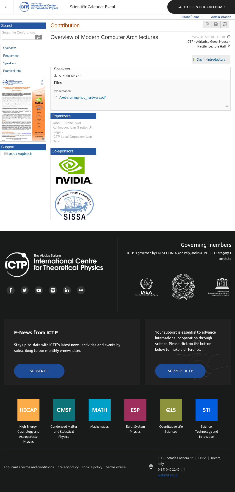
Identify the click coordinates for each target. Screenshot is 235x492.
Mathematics (99, 426)
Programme (11, 55)
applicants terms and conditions (29, 467)
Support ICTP (180, 371)
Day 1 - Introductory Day (214, 59)
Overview (9, 48)
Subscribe (39, 371)
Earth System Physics (135, 429)
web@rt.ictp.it (168, 475)
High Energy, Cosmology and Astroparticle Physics (28, 431)
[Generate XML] (216, 24)
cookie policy (92, 467)
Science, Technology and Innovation (206, 431)
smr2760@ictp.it (20, 154)
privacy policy (67, 467)
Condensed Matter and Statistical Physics (63, 431)
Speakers (9, 63)
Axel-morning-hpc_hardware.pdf (82, 97)
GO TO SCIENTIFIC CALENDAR (201, 7)
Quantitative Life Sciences (171, 429)
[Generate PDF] (207, 24)
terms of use (116, 467)
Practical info (12, 71)
